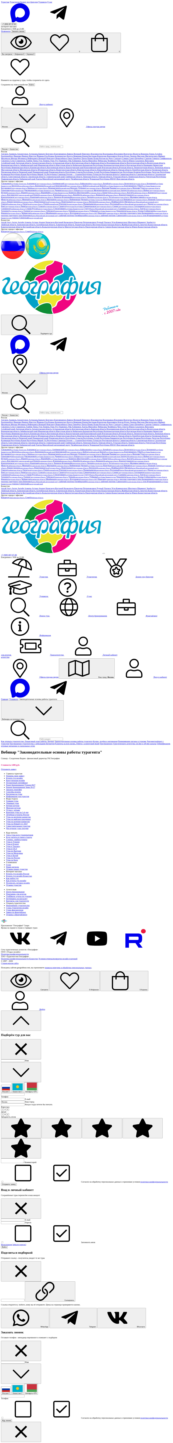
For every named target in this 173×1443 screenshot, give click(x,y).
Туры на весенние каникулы (18, 817)
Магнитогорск (151, 156)
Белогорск (135, 183)
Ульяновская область (10, 179)
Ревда (158, 204)
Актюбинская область (46, 225)
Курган (121, 156)
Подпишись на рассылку (16, 899)
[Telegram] (59, 22)
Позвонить (5, 31)
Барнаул (42, 154)
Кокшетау (13, 231)
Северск (156, 158)
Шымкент (141, 222)
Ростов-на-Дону (106, 158)
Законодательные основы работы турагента (73, 741)
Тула (40, 161)
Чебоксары (103, 161)
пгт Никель (106, 213)
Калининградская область (115, 165)
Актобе (21, 222)
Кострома (92, 156)
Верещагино (59, 188)
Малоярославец (143, 197)
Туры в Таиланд (13, 846)
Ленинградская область (144, 168)
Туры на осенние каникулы (18, 821)
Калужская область (135, 165)
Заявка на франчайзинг (16, 912)
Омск (70, 158)
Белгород (50, 154)
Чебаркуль (33, 213)
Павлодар (78, 222)
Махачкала (6, 158)
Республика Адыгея (74, 172)
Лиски (97, 197)
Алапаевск (39, 183)
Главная (4, 699)
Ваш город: (106, 677)
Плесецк (71, 204)
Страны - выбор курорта (16, 839)
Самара (125, 158)
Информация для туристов (17, 796)
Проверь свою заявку (15, 776)
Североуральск (97, 206)
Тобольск (57, 211)
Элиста (125, 161)
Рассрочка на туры (14, 794)
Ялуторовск (82, 213)
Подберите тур (46, 334)
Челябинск (112, 161)
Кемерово (77, 156)
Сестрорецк (147, 206)
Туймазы (102, 211)
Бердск (23, 186)
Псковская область (57, 172)
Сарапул (71, 206)
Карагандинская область (12, 227)
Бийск (91, 186)
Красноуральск (15, 197)
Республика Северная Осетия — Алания (64, 174)
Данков (64, 190)
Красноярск (112, 156)
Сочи (12, 161)
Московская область (29, 170)
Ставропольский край (55, 177)
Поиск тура (44, 616)
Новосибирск (61, 158)
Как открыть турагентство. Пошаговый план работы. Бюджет (27, 741)
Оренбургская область (142, 170)
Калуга (70, 156)
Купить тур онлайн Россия (17, 874)
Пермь (90, 158)
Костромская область (56, 168)
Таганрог (12, 211)
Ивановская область (47, 165)
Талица (34, 211)
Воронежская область (10, 165)
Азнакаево (13, 183)
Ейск (83, 190)
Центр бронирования (97, 616)
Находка (113, 199)
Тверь (35, 161)
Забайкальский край (29, 165)
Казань (51, 156)
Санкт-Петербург (136, 158)
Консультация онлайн (15, 780)
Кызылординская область (53, 227)
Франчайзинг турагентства (18, 905)
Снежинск (13, 209)
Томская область (105, 177)
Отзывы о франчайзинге (16, 915)
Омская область (125, 170)
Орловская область (160, 170)
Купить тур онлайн (14, 778)
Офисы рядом (48, 373)
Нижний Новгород (46, 158)
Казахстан (14, 149)
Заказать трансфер (14, 790)
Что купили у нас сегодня (17, 828)
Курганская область (110, 168)
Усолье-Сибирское (152, 211)
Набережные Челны (86, 199)
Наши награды (12, 867)
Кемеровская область (21, 168)
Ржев (29, 206)
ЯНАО (113, 179)
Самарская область (127, 174)
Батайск (113, 183)
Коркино (107, 195)
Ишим (30, 193)
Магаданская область (10, 170)
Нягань (141, 202)
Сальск (48, 206)
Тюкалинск (126, 211)
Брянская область (99, 163)
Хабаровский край (27, 179)
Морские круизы (13, 808)
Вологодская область (156, 163)
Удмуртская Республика (155, 177)
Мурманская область (47, 170)
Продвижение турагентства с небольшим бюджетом (32, 744)
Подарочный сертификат (17, 783)
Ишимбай (54, 193)
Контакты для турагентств (17, 901)
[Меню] (2, 107)
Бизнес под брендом (29, 2)
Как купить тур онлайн (16, 881)
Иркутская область (64, 165)
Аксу (9, 222)
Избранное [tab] (19, 54)
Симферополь (166, 158)
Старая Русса (39, 209)
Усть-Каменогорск (119, 222)
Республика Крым (19, 174)
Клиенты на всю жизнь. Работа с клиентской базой (77, 744)
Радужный (128, 204)
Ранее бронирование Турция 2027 (20, 785)
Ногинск (100, 202)
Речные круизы (12, 805)
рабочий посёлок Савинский (121, 215)
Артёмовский (66, 183)
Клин (43, 195)
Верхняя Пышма (117, 188)
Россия (4, 149)
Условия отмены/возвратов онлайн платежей (58, 959)
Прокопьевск (96, 204)
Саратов (148, 158)
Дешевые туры (12, 803)
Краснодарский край (75, 168)
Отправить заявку (8, 769)
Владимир (118, 154)
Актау (15, 222)
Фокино (11, 213)
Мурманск (22, 158)
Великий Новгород (82, 154)
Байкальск (91, 183)
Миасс (11, 199)
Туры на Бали (12, 860)
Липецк (133, 156)
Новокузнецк (20, 202)
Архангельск (23, 154)
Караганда (50, 222)
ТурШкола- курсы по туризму (19, 896)
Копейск (84, 195)
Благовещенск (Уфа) (142, 186)
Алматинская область (65, 225)
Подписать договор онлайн (18, 883)
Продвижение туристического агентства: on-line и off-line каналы (128, 744)
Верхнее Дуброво (85, 188)
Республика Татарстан (92, 174)
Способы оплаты (13, 792)
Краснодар (102, 156)
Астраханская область (62, 163)
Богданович (14, 188)
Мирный (34, 199)
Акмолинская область (26, 225)
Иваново (18, 156)
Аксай (4, 222)
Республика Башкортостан (111, 172)
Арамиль (13, 154)
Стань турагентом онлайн (17, 908)
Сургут (101, 209)
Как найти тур (12, 878)
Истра (11, 193)
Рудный (100, 222)
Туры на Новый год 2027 (17, 824)
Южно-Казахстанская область (144, 227)
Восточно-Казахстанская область (106, 225)
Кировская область (38, 168)
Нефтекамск (32, 158)
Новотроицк (47, 202)
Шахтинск (132, 222)
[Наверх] (21, 1021)
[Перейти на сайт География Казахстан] (38, 258)
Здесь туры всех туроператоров (19, 835)
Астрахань (33, 154)
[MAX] (20, 22)
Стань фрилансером (14, 910)
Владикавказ (108, 154)
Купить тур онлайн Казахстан (19, 876)
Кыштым (41, 197)
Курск (127, 156)
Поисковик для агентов (16, 894)
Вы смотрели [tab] (7, 54)
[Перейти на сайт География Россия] (13, 258)
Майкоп (161, 156)
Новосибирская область (107, 170)
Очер (51, 204)
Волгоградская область (137, 163)
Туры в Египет (12, 844)
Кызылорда (69, 222)
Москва (5, 127)
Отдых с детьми (13, 810)
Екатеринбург (7, 156)
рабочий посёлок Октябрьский (79, 215)
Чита (119, 161)
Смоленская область (37, 177)
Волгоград (128, 154)
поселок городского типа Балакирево (144, 213)
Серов (122, 206)
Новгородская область (87, 170)
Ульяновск (63, 161)
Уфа (70, 161)
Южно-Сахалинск (137, 161)
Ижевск (25, 156)
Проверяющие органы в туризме (132, 741)
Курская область (126, 168)
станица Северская (27, 218)
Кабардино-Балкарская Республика (88, 165)
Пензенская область (10, 172)
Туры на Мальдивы (14, 853)
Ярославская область (125, 179)
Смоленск (5, 161)
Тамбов (29, 161)
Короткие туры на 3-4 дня (17, 812)
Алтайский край (8, 163)
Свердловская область (18, 177)
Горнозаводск (12, 190)
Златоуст (131, 190)
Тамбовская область (74, 177)
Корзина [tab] (30, 54)
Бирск (112, 186)
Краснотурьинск (134, 195)
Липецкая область (162, 168)
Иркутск (33, 156)
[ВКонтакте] (20, 947)
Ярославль (149, 161)
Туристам (5, 2)
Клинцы (63, 195)
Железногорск (107, 190)
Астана (35, 222)
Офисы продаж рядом (95, 127)
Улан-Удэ (54, 161)
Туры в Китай (12, 855)
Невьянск (135, 199)
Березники (45, 186)
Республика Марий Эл (37, 174)
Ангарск (5, 154)
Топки (78, 211)
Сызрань (128, 209)
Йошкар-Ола (42, 156)
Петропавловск (90, 222)
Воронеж (145, 154)
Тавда (150, 209)
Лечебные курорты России (17, 815)
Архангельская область (42, 163)
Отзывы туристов (13, 885)
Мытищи (58, 199)
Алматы (28, 222)
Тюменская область (136, 177)
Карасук (114, 193)
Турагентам (15, 2)
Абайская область (9, 225)
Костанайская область (32, 227)
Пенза (84, 158)
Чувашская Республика (100, 179)
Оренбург (77, 158)
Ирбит (154, 190)
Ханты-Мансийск (90, 161)
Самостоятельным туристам (18, 826)
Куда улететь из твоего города (19, 837)
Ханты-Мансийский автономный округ (53, 179)
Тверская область (90, 177)
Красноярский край (93, 168)
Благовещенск (60, 154)
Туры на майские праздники (18, 819)
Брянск (70, 154)
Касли (137, 193)
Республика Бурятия (132, 172)
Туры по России (13, 858)
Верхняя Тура (146, 188)
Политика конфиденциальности (15, 954)
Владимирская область (117, 163)
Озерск (11, 204)
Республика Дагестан (150, 172)
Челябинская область (80, 179)
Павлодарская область (95, 227)
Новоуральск (74, 202)
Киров (85, 156)
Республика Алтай (91, 172)
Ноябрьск (117, 202)
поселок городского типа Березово (30, 215)
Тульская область (120, 177)
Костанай (59, 222)
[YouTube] (97, 947)
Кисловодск (20, 195)
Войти (31, 85)
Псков (96, 158)
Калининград (61, 156)
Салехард (117, 158)
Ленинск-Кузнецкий (70, 197)
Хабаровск (77, 161)
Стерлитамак (68, 209)
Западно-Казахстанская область (153, 225)
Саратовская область (145, 174)
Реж (10, 206)
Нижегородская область (66, 170)
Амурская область (24, 163)
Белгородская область (81, 163)
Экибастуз (150, 222)
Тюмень (46, 161)
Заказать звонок (18, 31)
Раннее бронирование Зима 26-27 (20, 787)
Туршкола (42, 2)
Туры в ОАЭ (11, 849)
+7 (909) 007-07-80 (9, 555)
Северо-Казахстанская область (118, 227)
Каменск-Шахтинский (85, 193)
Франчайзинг (151, 616)
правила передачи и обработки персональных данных (68, 968)
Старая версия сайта (9, 963)
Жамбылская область (130, 225)
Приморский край (41, 172)
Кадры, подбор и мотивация (105, 741)
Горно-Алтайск (155, 154)
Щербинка (57, 213)
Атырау (42, 222)
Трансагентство (57, 655)
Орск (33, 204)
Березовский (68, 186)
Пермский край (26, 172)
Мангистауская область (75, 227)
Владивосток (97, 154)
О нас (49, 2)
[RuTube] (136, 947)
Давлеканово (39, 190)
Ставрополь (20, 161)
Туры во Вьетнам (13, 851)
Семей (34, 231)
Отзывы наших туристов (17, 869)
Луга (119, 197)
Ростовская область (110, 174)
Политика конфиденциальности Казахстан (19, 959)
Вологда (137, 154)
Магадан (141, 156)
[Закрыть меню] (104, 553)
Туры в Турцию (13, 842)
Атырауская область (83, 225)
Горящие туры (12, 801)
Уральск (107, 222)
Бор (37, 188)
